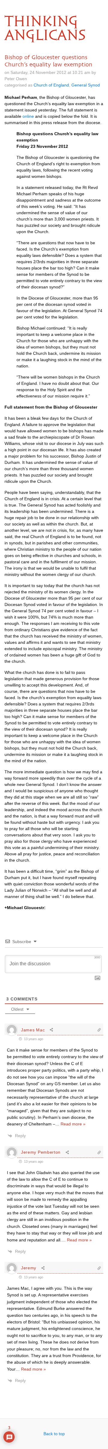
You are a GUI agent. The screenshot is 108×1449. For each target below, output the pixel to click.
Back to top (54, 1433)
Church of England (51, 85)
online (28, 116)
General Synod (85, 85)
